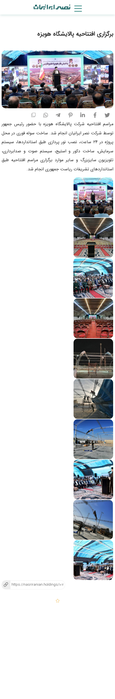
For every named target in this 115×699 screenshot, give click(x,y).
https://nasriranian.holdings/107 (32, 585)
